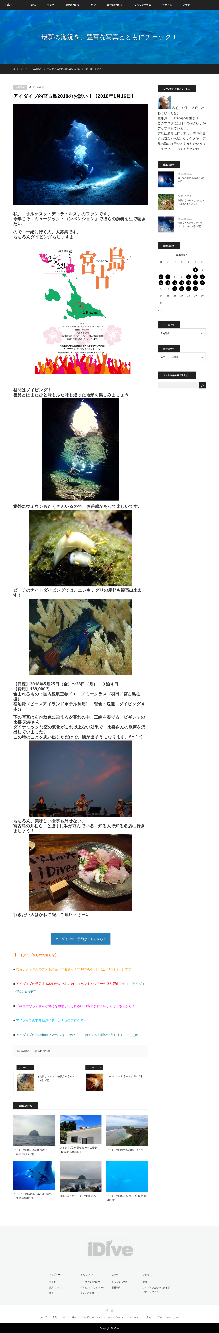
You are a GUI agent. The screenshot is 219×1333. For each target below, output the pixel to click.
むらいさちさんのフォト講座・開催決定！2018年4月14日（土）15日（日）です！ (75, 969)
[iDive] (109, 1258)
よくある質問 (87, 1293)
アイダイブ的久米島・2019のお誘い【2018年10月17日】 (33, 1196)
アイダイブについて (90, 1281)
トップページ (56, 1274)
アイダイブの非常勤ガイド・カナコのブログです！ (53, 1020)
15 (195, 282)
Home (32, 4)
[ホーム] (14, 65)
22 (195, 288)
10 (161, 282)
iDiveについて (115, 4)
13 (181, 282)
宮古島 (46, 1051)
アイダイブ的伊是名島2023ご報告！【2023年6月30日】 (79, 1149)
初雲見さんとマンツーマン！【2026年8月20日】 (190, 224)
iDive (9, 5)
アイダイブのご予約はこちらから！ (80, 939)
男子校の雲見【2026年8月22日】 (191, 179)
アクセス (167, 4)
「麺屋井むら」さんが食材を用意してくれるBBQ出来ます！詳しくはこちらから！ (75, 1006)
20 (181, 288)
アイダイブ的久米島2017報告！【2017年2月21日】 (30, 1152)
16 (202, 282)
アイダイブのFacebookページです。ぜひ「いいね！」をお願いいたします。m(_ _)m (77, 1035)
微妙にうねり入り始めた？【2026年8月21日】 (191, 202)
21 (188, 288)
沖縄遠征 (20, 87)
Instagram (112, 1310)
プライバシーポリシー (168, 1317)
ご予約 (186, 4)
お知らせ (147, 1281)
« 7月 (160, 310)
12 (174, 282)
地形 (40, 1051)
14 (188, 282)
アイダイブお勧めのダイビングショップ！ (156, 1289)
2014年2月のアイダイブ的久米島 (78, 1195)
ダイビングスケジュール (92, 1287)
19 (174, 288)
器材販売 (116, 1287)
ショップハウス (142, 4)
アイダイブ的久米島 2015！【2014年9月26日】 (126, 1198)
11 (168, 282)
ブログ (50, 4)
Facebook (106, 1310)
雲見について (72, 4)
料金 (93, 4)
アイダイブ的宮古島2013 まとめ (124, 1149)
